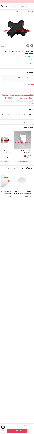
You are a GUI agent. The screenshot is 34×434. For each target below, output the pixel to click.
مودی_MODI (27, 56)
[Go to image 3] (2, 46)
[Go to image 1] (5, 46)
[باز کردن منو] (31, 6)
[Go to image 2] (3, 46)
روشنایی (24, 11)
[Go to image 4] (1, 46)
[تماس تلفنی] (3, 427)
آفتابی (29, 63)
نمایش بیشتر (31, 84)
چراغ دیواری (17, 11)
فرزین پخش (30, 11)
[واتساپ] (3, 431)
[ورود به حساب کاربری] (6, 6)
